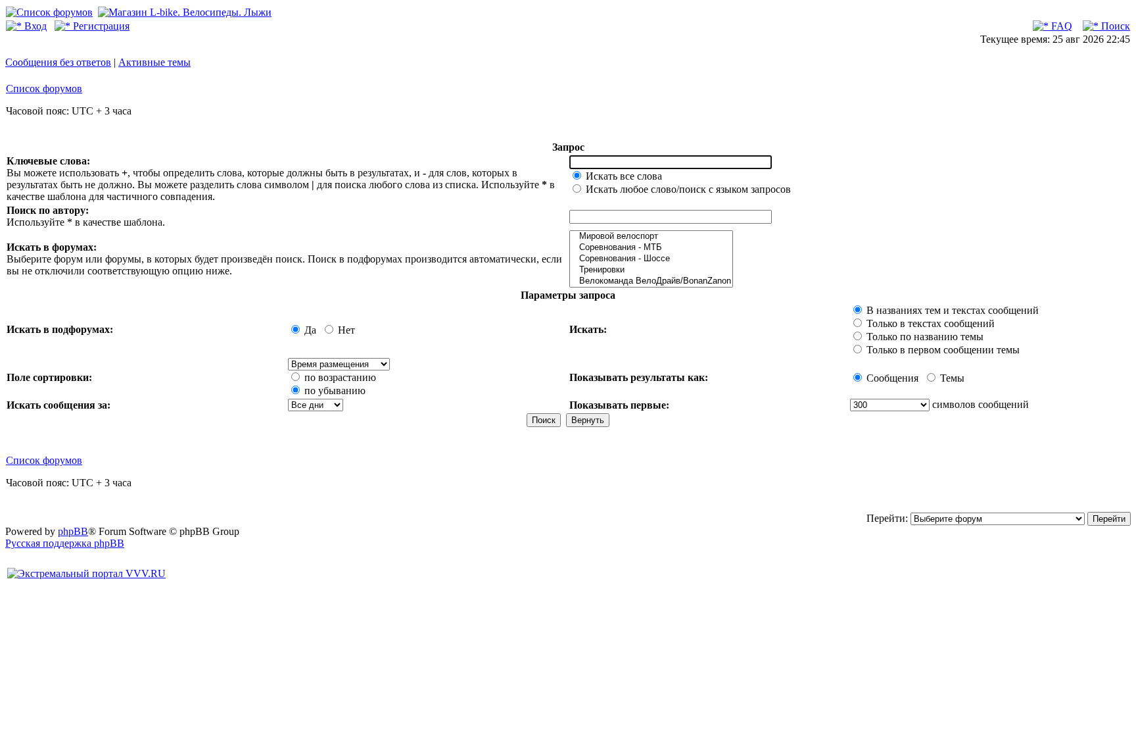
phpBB (73, 531)
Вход (34, 26)
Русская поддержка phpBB (64, 543)
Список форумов (44, 88)
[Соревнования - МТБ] (651, 247)
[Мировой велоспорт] (651, 236)
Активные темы (154, 62)
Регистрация (100, 26)
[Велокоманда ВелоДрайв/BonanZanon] (651, 281)
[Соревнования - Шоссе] (651, 259)
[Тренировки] (651, 270)
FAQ (1060, 26)
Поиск (1114, 26)
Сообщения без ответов (58, 62)
